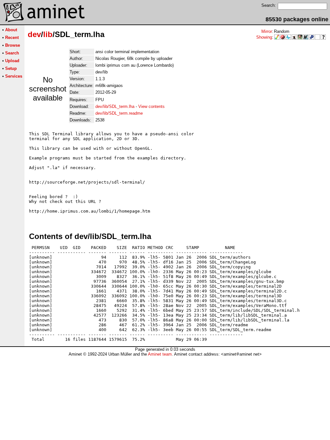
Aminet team (160, 354)
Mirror (266, 31)
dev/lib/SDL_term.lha (114, 106)
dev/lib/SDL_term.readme (119, 113)
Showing (264, 37)
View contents (151, 106)
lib (48, 34)
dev (34, 34)
